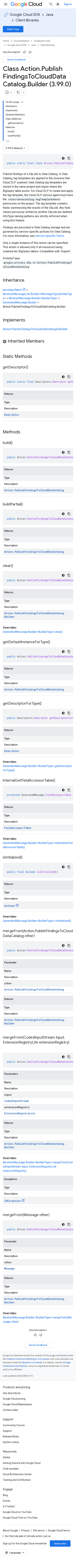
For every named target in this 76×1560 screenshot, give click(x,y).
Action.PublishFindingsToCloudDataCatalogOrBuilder (35, 329)
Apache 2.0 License (32, 1362)
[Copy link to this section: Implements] (28, 320)
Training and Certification (17, 1479)
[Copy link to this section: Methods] (24, 432)
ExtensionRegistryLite (19, 1113)
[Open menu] (5, 4)
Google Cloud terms (59, 1530)
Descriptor (11, 414)
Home (6, 41)
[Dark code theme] (63, 158)
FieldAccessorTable (17, 828)
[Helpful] (24, 52)
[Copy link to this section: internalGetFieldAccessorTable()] (58, 781)
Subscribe (60, 1543)
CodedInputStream (16, 1101)
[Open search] (51, 4)
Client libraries (27, 20)
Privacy (25, 1530)
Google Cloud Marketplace (17, 1404)
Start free (13, 29)
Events (6, 1500)
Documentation (21, 41)
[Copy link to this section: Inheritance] (27, 280)
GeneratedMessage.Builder (20, 302)
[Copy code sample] (69, 158)
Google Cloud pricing (14, 1398)
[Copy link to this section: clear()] (16, 566)
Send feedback (16, 59)
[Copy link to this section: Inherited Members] (47, 341)
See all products (12, 1393)
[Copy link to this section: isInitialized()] (26, 858)
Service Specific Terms (49, 236)
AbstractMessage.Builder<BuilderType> (33, 298)
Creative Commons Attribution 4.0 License (28, 1359)
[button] (38, 341)
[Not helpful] (30, 52)
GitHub (6, 1457)
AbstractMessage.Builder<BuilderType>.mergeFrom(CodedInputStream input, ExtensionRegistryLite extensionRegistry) (38, 1166)
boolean (9, 905)
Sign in (68, 4)
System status (11, 1442)
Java (49, 14)
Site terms (39, 1530)
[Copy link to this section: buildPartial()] (26, 504)
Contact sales (10, 1410)
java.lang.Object (12, 289)
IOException (12, 1200)
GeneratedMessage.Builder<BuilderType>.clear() (33, 631)
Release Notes (11, 1436)
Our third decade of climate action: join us (28, 1536)
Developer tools (42, 41)
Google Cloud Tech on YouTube (20, 1517)
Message (9, 1268)
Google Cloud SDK (25, 14)
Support (7, 1430)
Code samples (11, 1468)
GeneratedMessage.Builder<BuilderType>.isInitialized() (37, 920)
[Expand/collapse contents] (22, 102)
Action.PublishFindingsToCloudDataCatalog (34, 490)
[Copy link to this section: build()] (16, 443)
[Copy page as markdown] (18, 92)
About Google (10, 1530)
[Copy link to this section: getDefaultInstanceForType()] (53, 642)
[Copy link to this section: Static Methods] (36, 357)
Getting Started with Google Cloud (21, 1463)
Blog (5, 1495)
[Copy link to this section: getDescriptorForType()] (45, 704)
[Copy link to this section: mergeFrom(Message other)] (53, 1215)
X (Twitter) (9, 1506)
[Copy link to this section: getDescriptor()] (31, 367)
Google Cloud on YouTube (17, 1512)
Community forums (14, 1425)
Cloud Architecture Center (17, 1474)
